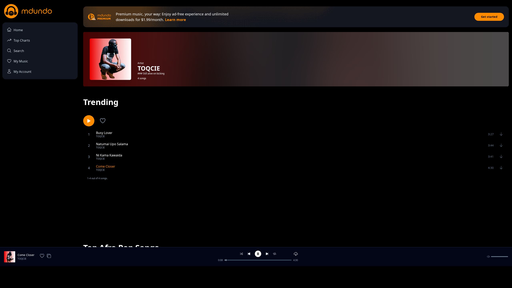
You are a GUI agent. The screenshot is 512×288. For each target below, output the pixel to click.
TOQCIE (22, 258)
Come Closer (26, 255)
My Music (21, 61)
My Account (22, 71)
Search (19, 51)
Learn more (175, 19)
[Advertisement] (296, 208)
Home (18, 30)
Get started (489, 17)
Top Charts (22, 40)
